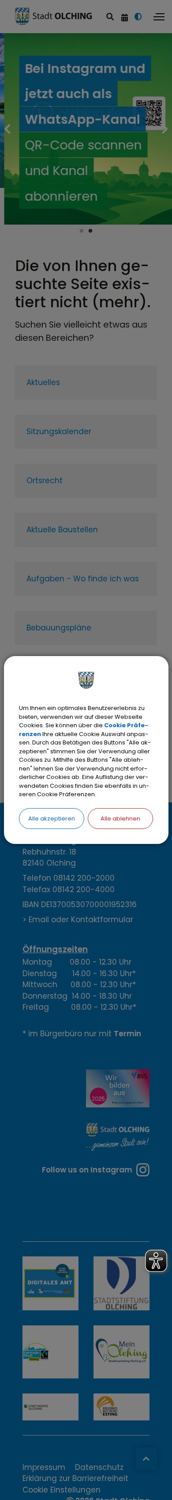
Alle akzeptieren (51, 818)
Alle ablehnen (120, 818)
